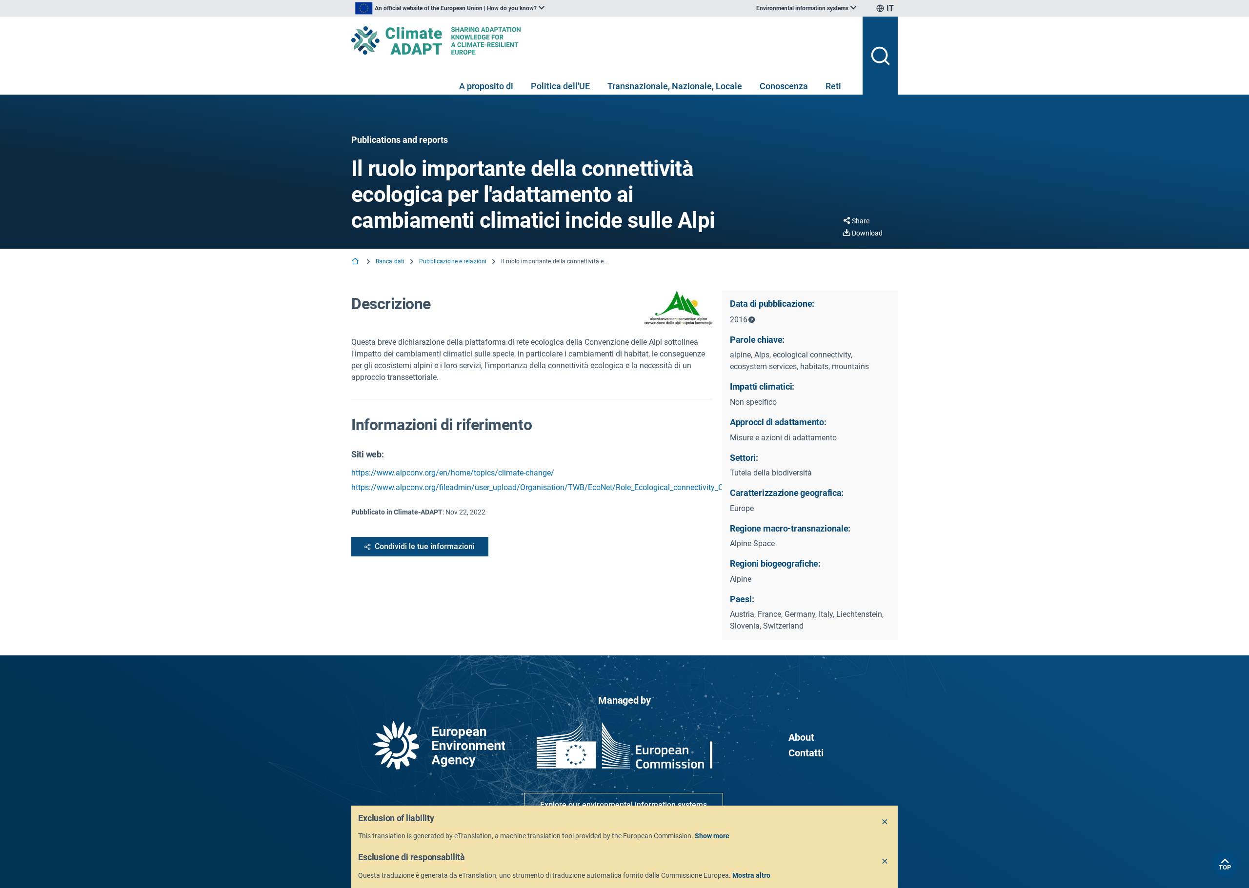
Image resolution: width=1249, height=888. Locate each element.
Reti (833, 86)
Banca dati (390, 261)
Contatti (806, 753)
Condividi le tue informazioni (425, 546)
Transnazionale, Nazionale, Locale (674, 86)
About (801, 737)
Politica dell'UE (560, 86)
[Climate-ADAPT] (603, 40)
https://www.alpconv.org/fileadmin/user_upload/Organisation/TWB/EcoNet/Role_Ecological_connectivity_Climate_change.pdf (569, 487)
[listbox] (449, 8)
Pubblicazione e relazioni (452, 261)
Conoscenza (784, 86)
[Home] (356, 262)
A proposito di (486, 86)
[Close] (885, 822)
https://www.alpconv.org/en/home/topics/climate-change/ (452, 472)
